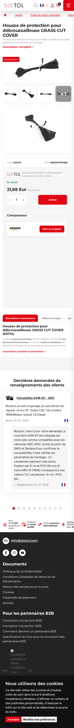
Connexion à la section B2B (22, 620)
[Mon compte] (52, 5)
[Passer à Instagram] (14, 553)
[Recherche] (36, 5)
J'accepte (13, 719)
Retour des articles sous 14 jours (25, 586)
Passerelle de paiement (19, 597)
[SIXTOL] (14, 5)
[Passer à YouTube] (22, 553)
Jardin (18, 15)
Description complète (17, 47)
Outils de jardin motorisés (45, 15)
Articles (8, 603)
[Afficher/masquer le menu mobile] (68, 5)
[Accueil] (5, 15)
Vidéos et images (51, 318)
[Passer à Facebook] (6, 553)
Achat (53, 199)
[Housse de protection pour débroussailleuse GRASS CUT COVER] (37, 68)
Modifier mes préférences (39, 719)
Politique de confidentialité (22, 571)
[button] (13, 508)
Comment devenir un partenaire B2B (29, 631)
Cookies (8, 592)
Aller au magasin (52, 229)
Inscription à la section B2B (22, 626)
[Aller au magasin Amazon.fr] (15, 229)
